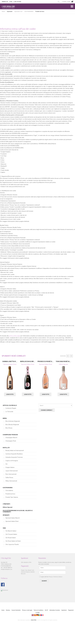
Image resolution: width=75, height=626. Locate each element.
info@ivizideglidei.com (6, 569)
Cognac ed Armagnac (11, 460)
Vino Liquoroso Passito (12, 544)
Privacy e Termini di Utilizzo (55, 576)
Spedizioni (64, 610)
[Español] (35, 615)
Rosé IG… (63, 361)
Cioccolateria (9, 490)
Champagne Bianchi (11, 437)
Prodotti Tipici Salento (11, 497)
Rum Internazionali (10, 474)
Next (71, 356)
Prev (67, 356)
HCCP (46, 610)
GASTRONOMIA (28, 11)
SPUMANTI (6, 515)
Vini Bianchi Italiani (10, 531)
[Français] (42, 615)
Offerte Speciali (63, 364)
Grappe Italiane (9, 467)
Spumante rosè (18, 11)
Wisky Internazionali (11, 481)
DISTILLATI (6, 447)
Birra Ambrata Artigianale (12, 421)
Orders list (5, 1)
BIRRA (5, 418)
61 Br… (27, 361)
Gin (6, 464)
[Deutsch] (37, 615)
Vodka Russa (9, 477)
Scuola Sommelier (16, 610)
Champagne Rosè (10, 441)
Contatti (37, 612)
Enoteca (8, 610)
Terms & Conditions (38, 610)
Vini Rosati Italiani (10, 537)
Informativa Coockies (54, 610)
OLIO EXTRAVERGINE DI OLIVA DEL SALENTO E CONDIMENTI (18, 511)
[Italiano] (40, 615)
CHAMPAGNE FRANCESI (10, 434)
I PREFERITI (6, 504)
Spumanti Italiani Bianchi (12, 518)
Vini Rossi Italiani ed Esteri (13, 541)
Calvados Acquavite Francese (14, 457)
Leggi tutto (9, 394)
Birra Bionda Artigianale (12, 424)
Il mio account (17, 1)
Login (10, 1)
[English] (33, 615)
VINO (4, 528)
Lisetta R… (9, 361)
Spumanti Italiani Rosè (9, 364)
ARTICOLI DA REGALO (10, 405)
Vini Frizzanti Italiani (11, 534)
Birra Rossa (8, 428)
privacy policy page (14, 336)
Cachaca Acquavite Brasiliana (14, 454)
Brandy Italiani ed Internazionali (14, 450)
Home (3, 11)
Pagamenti (71, 610)
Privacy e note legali (27, 610)
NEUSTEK (33, 620)
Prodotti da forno (10, 494)
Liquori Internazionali (11, 470)
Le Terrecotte (9, 411)
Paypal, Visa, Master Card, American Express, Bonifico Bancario (28, 572)
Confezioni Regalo (10, 408)
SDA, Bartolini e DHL (26, 562)
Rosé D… (46, 361)
